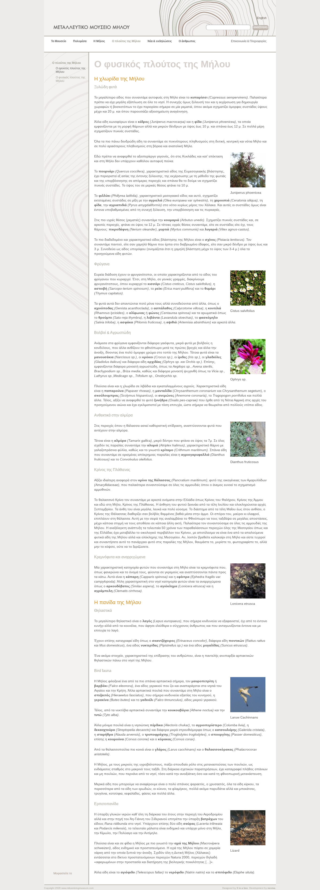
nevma (271, 888)
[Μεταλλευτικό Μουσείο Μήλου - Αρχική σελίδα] (91, 27)
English (262, 18)
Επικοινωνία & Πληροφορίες (249, 41)
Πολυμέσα (79, 41)
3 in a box (242, 888)
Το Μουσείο (58, 41)
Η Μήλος (99, 41)
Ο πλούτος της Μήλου (126, 41)
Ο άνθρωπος (187, 41)
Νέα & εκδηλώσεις (160, 41)
